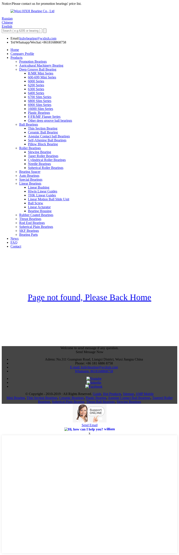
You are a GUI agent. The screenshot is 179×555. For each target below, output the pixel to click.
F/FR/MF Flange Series (44, 116)
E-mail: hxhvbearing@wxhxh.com (94, 367)
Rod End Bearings (32, 223)
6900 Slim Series (39, 105)
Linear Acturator (39, 207)
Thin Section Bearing (42, 128)
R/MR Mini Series (40, 73)
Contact (15, 246)
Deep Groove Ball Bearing (37, 69)
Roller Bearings (30, 148)
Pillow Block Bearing (43, 144)
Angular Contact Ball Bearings (129, 398)
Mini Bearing (16, 398)
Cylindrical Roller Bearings (47, 160)
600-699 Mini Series (42, 77)
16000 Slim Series (40, 109)
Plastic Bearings (39, 112)
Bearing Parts (28, 234)
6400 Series (36, 93)
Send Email (90, 425)
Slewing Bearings (129, 402)
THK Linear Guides (42, 195)
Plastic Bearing (96, 398)
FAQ (13, 242)
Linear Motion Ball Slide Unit (48, 199)
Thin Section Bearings (42, 398)
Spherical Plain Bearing (68, 402)
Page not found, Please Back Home (89, 297)
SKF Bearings (29, 230)
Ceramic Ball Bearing (43, 132)
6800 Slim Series (39, 101)
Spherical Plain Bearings (36, 227)
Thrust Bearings (30, 219)
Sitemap (128, 394)
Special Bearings (30, 179)
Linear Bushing (38, 187)
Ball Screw (35, 203)
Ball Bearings (28, 124)
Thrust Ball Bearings (100, 402)
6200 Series (36, 85)
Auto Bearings (29, 175)
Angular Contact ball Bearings (49, 136)
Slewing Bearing (39, 152)
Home (14, 50)
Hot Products (112, 394)
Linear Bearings (30, 183)
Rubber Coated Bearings (36, 215)
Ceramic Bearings (71, 398)
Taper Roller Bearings (43, 156)
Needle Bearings (39, 164)
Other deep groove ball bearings (50, 120)
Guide (97, 394)
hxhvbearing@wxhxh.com (37, 38)
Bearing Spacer (29, 171)
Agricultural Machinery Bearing (41, 65)
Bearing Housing (40, 211)
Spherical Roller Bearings (45, 168)
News (14, 238)
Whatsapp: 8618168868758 (94, 371)
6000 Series (36, 81)
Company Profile (22, 54)
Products (16, 57)
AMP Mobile (145, 394)
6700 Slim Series (39, 97)
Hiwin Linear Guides (42, 191)
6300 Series (36, 89)
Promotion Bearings (33, 61)
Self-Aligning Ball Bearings (47, 140)
